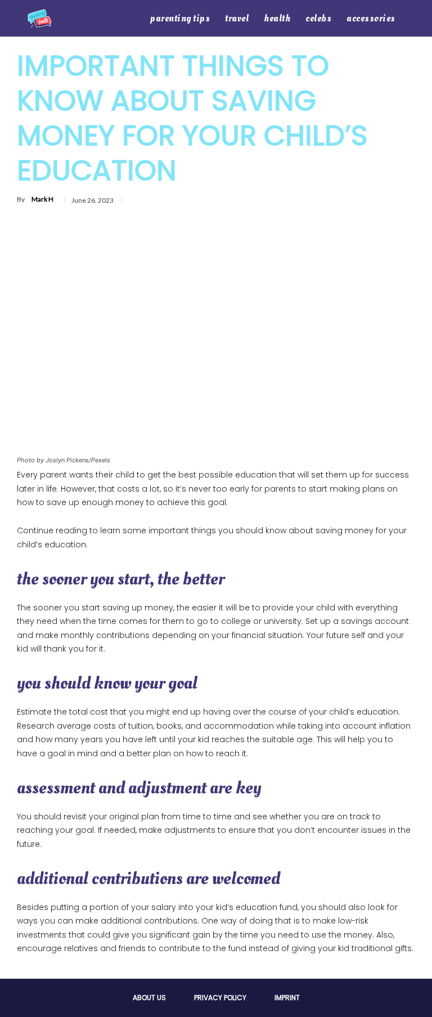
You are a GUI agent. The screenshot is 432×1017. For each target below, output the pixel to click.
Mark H (42, 199)
